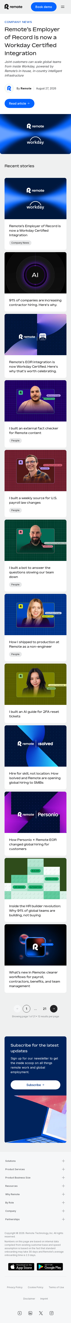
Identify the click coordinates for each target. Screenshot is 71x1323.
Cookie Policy (35, 1287)
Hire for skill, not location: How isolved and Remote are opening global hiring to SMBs (35, 778)
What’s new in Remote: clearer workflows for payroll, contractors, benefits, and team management (34, 979)
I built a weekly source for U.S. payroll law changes (33, 500)
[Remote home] (13, 7)
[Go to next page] (54, 1009)
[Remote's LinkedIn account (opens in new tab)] (30, 1313)
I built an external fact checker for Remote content (33, 430)
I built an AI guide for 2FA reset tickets (34, 714)
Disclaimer (29, 1298)
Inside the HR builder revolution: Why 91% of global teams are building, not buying (35, 910)
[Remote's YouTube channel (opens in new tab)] (19, 1313)
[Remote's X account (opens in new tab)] (41, 1313)
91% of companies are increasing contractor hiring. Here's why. (35, 302)
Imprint (44, 1298)
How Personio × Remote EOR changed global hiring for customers (33, 844)
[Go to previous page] (17, 1009)
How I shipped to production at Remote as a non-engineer (34, 644)
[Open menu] (62, 7)
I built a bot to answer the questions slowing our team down (31, 572)
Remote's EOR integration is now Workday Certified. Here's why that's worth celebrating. (33, 366)
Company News (18, 21)
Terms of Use (56, 1287)
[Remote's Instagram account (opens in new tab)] (51, 1313)
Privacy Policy (15, 1287)
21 (44, 1009)
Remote (26, 88)
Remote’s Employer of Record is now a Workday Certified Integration (35, 230)
